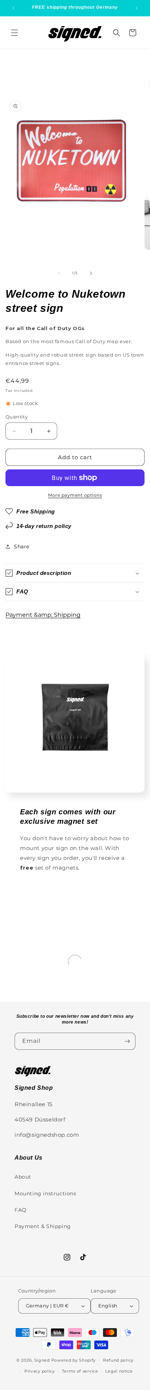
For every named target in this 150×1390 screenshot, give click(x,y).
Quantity (16, 417)
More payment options (75, 495)
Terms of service (80, 1371)
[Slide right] (91, 273)
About (23, 1176)
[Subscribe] (127, 1041)
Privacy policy (39, 1371)
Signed (42, 1359)
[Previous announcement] (13, 8)
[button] (15, 33)
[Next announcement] (137, 8)
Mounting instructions (45, 1193)
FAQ (21, 1210)
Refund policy (118, 1360)
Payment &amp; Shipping (42, 614)
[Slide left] (59, 273)
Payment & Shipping (43, 1226)
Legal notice (119, 1371)
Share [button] (21, 546)
